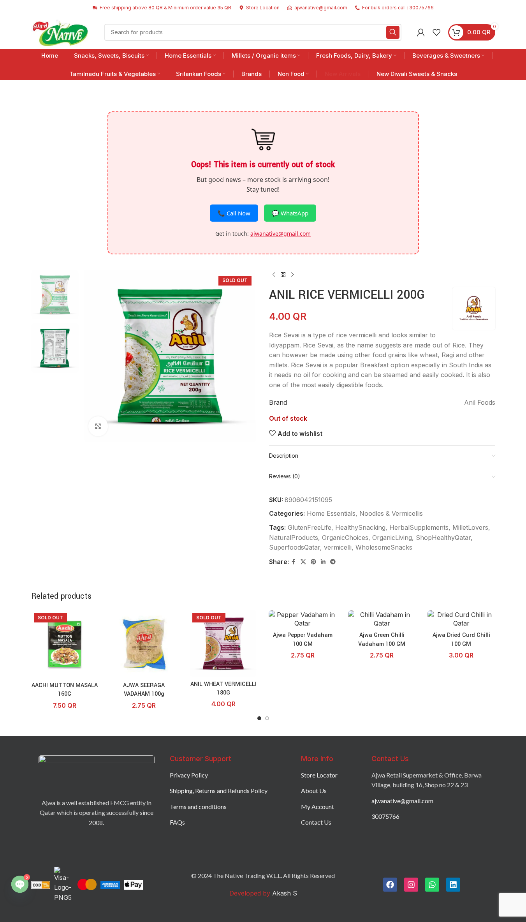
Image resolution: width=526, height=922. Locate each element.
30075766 (385, 816)
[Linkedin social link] (323, 562)
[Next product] (292, 274)
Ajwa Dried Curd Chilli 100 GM (461, 639)
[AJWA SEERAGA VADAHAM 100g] (144, 644)
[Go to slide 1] (259, 718)
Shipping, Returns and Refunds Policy (218, 790)
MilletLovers (470, 527)
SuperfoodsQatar (294, 547)
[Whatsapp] (432, 885)
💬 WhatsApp (290, 213)
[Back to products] (283, 274)
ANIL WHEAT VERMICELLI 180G (223, 688)
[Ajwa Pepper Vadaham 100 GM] (302, 619)
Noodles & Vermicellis (391, 513)
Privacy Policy (189, 775)
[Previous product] (273, 274)
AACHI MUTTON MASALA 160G (65, 689)
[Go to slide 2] (267, 718)
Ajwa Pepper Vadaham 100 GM (302, 639)
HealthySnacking (360, 527)
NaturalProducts (293, 537)
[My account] (421, 32)
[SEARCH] (392, 32)
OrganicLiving (392, 537)
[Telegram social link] (333, 562)
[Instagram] (411, 885)
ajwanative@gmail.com (280, 233)
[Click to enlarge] (98, 426)
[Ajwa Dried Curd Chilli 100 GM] (461, 619)
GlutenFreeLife (309, 527)
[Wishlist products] (436, 32)
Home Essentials (331, 513)
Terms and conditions (198, 806)
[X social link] (303, 562)
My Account (317, 806)
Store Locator (319, 775)
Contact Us (316, 822)
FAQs (177, 822)
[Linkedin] (453, 885)
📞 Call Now (234, 213)
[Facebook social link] (293, 562)
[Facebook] (390, 885)
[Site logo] (60, 31)
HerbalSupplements (419, 527)
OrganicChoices (345, 537)
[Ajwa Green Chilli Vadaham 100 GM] (382, 619)
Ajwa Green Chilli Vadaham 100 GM (381, 639)
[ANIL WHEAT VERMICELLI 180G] (223, 643)
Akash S (283, 893)
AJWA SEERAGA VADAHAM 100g (144, 689)
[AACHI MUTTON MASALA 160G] (65, 644)
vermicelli (338, 547)
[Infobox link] (259, 7)
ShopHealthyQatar (443, 537)
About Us (314, 790)
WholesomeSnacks (383, 547)
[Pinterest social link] (313, 562)
